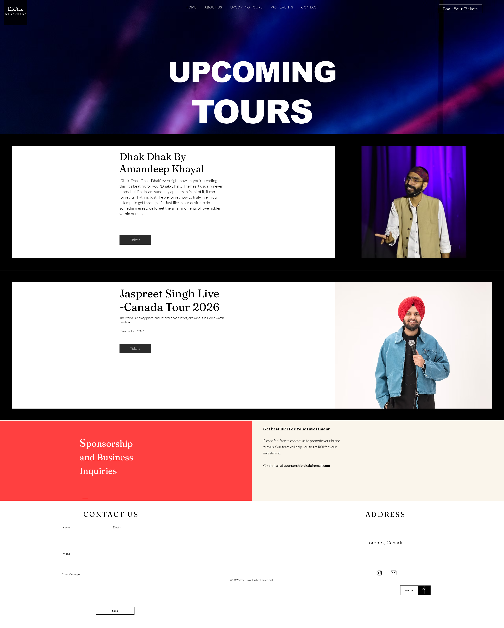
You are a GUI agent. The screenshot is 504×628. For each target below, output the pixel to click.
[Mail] (393, 573)
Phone (66, 553)
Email (116, 527)
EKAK (16, 9)
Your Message (71, 574)
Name (66, 527)
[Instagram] (379, 573)
